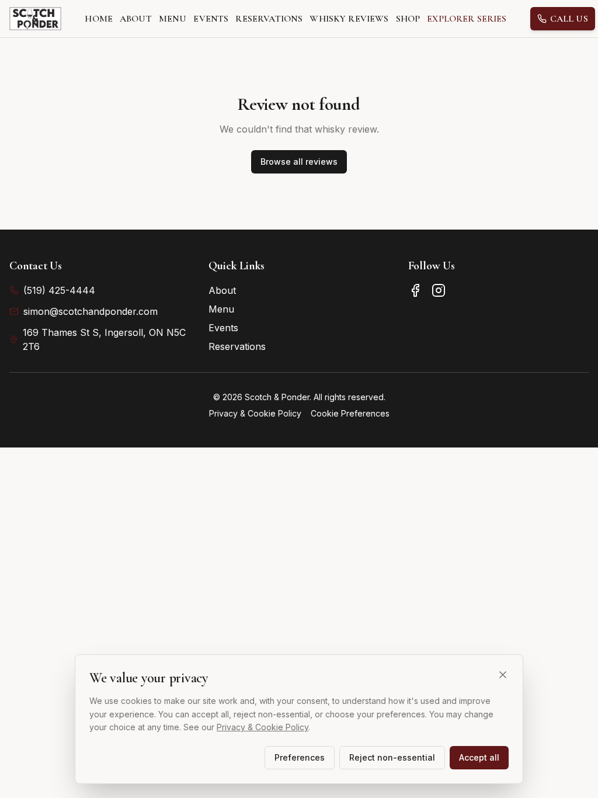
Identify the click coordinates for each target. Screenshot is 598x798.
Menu (221, 309)
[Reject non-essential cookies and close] (503, 675)
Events (223, 328)
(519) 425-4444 (59, 290)
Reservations (237, 346)
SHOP (408, 19)
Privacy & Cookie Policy (255, 413)
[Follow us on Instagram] (439, 290)
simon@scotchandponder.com (90, 311)
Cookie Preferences (350, 413)
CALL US (569, 19)
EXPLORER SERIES (466, 19)
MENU (173, 19)
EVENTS (210, 19)
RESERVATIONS (269, 19)
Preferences (299, 757)
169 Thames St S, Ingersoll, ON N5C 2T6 (104, 339)
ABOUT (136, 19)
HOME (99, 19)
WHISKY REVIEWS (349, 19)
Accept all (479, 757)
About (222, 290)
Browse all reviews (299, 161)
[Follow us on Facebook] (415, 290)
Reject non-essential (392, 757)
